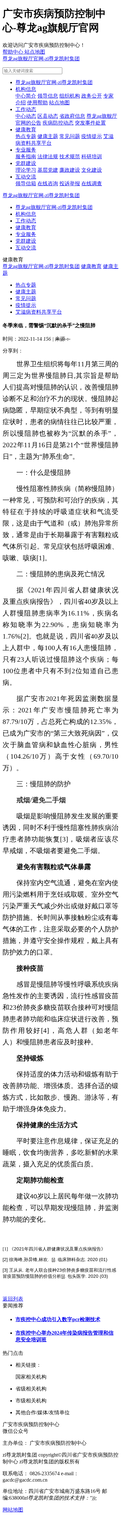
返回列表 (13, 1299)
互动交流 (25, 176)
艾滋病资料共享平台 (38, 312)
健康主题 (47, 136)
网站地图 (13, 1509)
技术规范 (69, 156)
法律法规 (47, 156)
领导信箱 (25, 183)
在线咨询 (47, 183)
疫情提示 (91, 136)
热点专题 (25, 136)
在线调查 (91, 183)
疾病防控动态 (58, 123)
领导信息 (47, 96)
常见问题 (69, 136)
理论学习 (25, 170)
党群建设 (25, 163)
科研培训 (91, 156)
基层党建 (47, 170)
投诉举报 (69, 183)
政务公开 (91, 96)
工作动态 (25, 109)
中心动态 (25, 116)
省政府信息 (72, 116)
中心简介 (25, 96)
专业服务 (25, 149)
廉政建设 (69, 170)
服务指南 (25, 156)
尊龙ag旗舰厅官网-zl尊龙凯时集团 (41, 58)
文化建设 (91, 170)
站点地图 (59, 102)
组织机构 (69, 96)
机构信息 (25, 89)
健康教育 (25, 129)
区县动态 (47, 116)
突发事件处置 (90, 123)
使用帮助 (37, 102)
